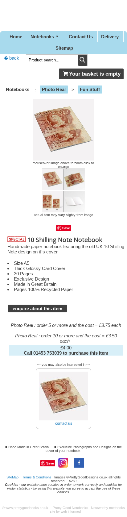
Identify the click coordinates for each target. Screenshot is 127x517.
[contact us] (63, 369)
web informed (71, 511)
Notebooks (42, 36)
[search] (82, 60)
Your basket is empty (95, 74)
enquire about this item (37, 308)
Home (16, 36)
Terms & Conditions (36, 477)
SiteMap (12, 477)
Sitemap (64, 48)
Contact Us (81, 36)
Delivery (110, 36)
